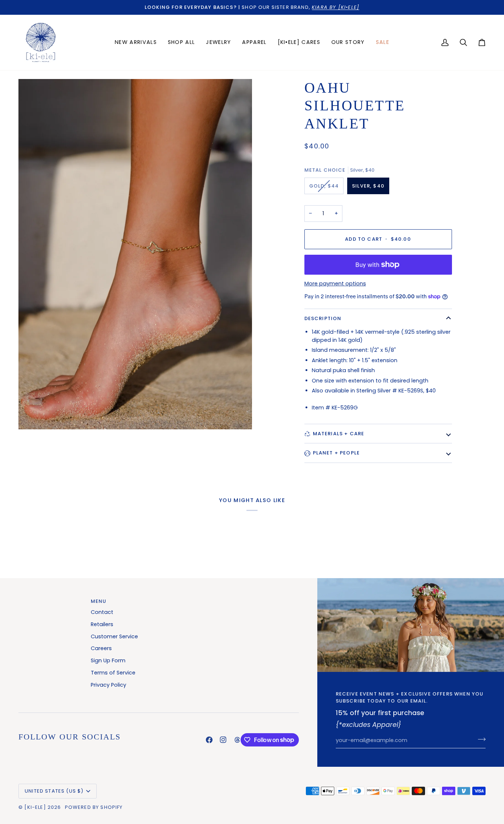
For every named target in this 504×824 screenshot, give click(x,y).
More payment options (335, 283)
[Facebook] (209, 740)
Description (323, 318)
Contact (102, 612)
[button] (218, 42)
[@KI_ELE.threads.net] (237, 740)
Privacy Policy (108, 685)
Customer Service (114, 636)
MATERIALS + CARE (339, 433)
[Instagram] (223, 740)
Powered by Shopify (94, 807)
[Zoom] (135, 254)
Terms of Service (113, 672)
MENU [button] (99, 601)
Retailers (102, 624)
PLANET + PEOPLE (336, 452)
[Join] (479, 739)
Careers (101, 648)
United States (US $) (54, 790)
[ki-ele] (35, 807)
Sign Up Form (108, 660)
